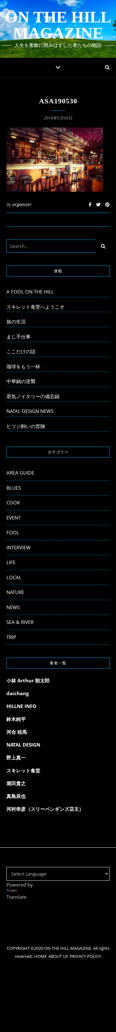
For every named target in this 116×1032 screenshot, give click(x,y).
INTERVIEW (18, 547)
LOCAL (14, 577)
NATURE (15, 592)
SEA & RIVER (20, 622)
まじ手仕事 (18, 336)
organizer (22, 204)
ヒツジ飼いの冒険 (25, 426)
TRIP (11, 637)
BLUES (13, 488)
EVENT (13, 517)
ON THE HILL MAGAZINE (58, 25)
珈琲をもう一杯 (23, 366)
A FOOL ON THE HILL (30, 291)
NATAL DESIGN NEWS (29, 411)
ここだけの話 (20, 351)
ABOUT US (58, 956)
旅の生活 (16, 321)
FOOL (12, 532)
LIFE (10, 562)
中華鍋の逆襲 (20, 381)
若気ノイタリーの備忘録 (33, 396)
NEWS (13, 607)
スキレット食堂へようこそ (35, 306)
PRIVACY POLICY (85, 956)
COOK (13, 502)
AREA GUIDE (20, 472)
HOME (40, 956)
